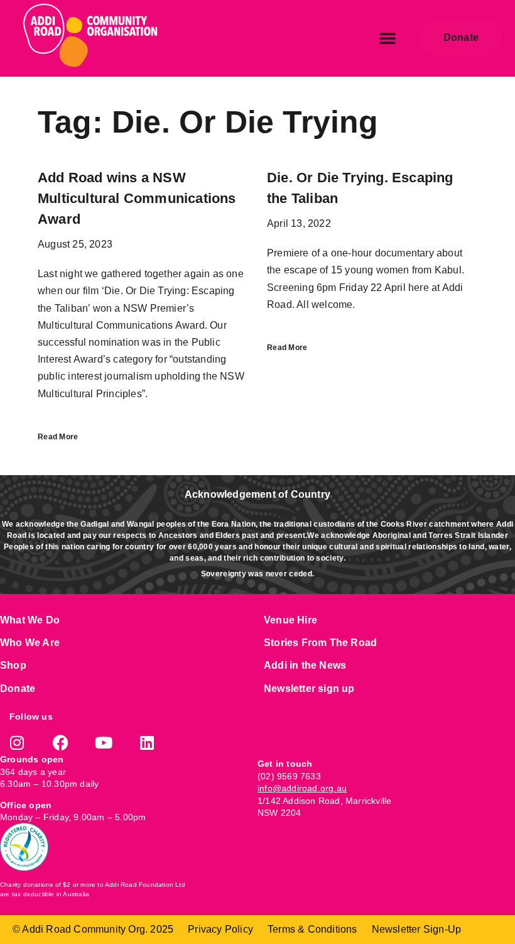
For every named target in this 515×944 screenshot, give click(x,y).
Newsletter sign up (309, 688)
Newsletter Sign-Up (417, 929)
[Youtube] (104, 742)
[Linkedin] (147, 742)
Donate (17, 688)
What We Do (30, 620)
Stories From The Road (320, 642)
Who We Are (30, 642)
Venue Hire (290, 620)
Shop (13, 665)
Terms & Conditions (312, 929)
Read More (58, 436)
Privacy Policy (220, 929)
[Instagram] (17, 742)
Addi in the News (305, 665)
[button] (387, 38)
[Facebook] (60, 742)
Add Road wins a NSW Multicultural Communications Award (137, 198)
